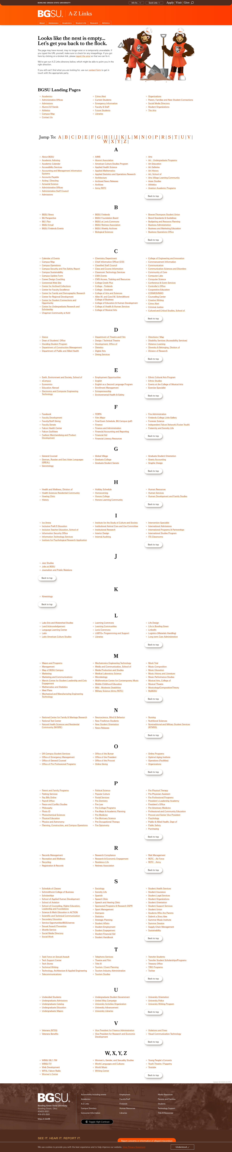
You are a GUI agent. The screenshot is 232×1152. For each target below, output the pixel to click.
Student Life (81, 23)
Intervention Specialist (158, 522)
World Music (101, 1067)
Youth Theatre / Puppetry (160, 1063)
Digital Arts (100, 351)
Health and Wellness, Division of (57, 489)
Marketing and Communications (57, 677)
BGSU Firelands (102, 214)
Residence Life (102, 862)
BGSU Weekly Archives (106, 228)
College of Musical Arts (106, 310)
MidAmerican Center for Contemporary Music (116, 680)
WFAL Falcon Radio (51, 1070)
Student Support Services (160, 906)
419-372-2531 (44, 1114)
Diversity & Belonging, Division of (164, 347)
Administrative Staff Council (55, 191)
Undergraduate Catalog (53, 1004)
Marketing (46, 673)
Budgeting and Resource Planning (164, 221)
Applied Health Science (106, 167)
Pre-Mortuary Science (105, 818)
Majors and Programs (52, 663)
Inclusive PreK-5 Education (54, 526)
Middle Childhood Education (108, 684)
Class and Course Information (109, 268)
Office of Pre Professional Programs (59, 764)
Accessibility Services (52, 167)
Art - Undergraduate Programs (162, 160)
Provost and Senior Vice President (164, 815)
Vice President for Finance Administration (114, 1030)
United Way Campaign (106, 1000)
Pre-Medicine (101, 815)
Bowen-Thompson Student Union (164, 214)
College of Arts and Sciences (108, 293)
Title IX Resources (165, 1113)
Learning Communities (106, 626)
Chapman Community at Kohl (56, 313)
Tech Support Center (51, 960)
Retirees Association (104, 865)
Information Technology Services (57, 536)
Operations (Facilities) (158, 760)
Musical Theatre (155, 684)
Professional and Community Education (167, 811)
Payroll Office (48, 801)
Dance (45, 337)
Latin (44, 633)
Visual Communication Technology (164, 1034)
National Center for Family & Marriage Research (64, 717)
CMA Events (101, 275)
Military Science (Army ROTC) (109, 691)
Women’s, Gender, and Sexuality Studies (114, 1060)
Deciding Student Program (54, 344)
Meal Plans (47, 690)
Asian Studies (154, 181)
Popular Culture (102, 794)
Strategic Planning (103, 920)
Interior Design (102, 533)
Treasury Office (155, 963)
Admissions (53, 23)
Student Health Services (159, 888)
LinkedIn (152, 629)
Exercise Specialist (157, 387)
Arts (150, 156)
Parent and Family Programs (55, 790)
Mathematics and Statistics (55, 687)
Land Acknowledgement (53, 626)
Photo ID (46, 811)
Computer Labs (155, 275)
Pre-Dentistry (101, 801)
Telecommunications (51, 974)
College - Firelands (103, 286)
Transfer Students (156, 956)
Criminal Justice (155, 307)
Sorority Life (101, 892)
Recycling (46, 862)
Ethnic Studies (155, 380)
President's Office (156, 804)
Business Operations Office (161, 232)
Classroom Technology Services (110, 272)
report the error (83, 56)
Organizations (154, 96)
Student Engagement (105, 930)
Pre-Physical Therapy (158, 790)
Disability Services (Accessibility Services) (167, 340)
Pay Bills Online (49, 797)
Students (162, 1104)
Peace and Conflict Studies (54, 804)
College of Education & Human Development (116, 303)
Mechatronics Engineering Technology (113, 663)
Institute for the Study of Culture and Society (116, 522)
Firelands (123, 1104)
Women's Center (50, 1074)
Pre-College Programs (105, 808)
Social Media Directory (159, 103)
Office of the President (105, 757)
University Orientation (158, 997)
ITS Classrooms (155, 536)
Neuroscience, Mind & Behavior (110, 717)
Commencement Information (162, 261)
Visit (179, 3)
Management (48, 666)
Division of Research (157, 351)
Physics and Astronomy (53, 821)
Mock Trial (153, 663)
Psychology (153, 818)
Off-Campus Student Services (56, 753)
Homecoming (101, 493)
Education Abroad (50, 387)
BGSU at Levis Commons (107, 221)
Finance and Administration (108, 428)
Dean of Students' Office (53, 340)
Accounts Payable (50, 177)
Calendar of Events (51, 258)
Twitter (151, 970)
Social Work (47, 936)
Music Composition (157, 666)
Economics (47, 384)
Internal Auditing (103, 536)
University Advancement (106, 1007)
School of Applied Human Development (61, 899)
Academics (67, 23)
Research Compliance (105, 855)
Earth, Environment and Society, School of (62, 377)
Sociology (99, 888)
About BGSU (48, 156)
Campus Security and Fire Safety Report (61, 268)
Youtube (152, 1067)
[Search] (192, 3)
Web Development (51, 1067)
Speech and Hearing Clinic (107, 902)
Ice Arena (46, 522)
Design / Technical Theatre (107, 340)
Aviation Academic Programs (162, 188)
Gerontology (48, 466)
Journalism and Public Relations (57, 570)
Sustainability (154, 930)
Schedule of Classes (51, 888)
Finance (98, 424)
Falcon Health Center (52, 428)
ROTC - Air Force (156, 858)
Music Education (156, 670)
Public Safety (154, 825)
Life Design (153, 622)
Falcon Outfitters (50, 431)
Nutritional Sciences (157, 721)
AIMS (97, 156)
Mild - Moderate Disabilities (108, 687)
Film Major (100, 417)
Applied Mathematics (105, 170)
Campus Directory (88, 1108)
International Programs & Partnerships (166, 529)
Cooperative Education (159, 289)
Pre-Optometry (102, 825)
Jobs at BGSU (48, 566)
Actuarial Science (50, 184)
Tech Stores (47, 963)
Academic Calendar (51, 163)
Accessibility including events (93, 1094)
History (45, 499)
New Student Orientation (107, 724)
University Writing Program (161, 1004)
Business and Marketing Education (164, 228)
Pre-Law (99, 804)
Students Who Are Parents (160, 913)
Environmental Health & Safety (109, 394)
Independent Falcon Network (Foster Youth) (169, 424)
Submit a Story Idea (157, 916)
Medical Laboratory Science (108, 673)
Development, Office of (106, 344)
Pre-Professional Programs (160, 797)
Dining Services (102, 354)
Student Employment (105, 927)
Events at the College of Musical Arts (165, 384)
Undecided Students (51, 997)
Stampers (99, 913)
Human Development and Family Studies (167, 496)
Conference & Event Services (162, 282)
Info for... (135, 2)
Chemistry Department (106, 258)
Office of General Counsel (54, 760)
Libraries (99, 113)
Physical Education (51, 818)
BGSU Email (47, 225)
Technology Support (166, 1108)
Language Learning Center (54, 629)
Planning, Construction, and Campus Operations (65, 825)
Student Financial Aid (105, 934)
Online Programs (156, 753)
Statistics (99, 916)
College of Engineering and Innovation (166, 258)
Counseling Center (157, 296)
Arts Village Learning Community (164, 177)
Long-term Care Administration (163, 636)
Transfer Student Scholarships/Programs (167, 960)
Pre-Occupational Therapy (107, 821)
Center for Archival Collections (56, 286)
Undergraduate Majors (52, 1011)
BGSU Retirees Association (107, 225)
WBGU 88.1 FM (49, 1060)
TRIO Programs (155, 967)
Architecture (101, 177)
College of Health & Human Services (112, 306)
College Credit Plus (104, 282)
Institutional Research (105, 529)
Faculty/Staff (125, 1099)
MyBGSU (152, 691)
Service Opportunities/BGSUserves (58, 922)
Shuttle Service (49, 929)
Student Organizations (158, 107)
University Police (156, 1000)
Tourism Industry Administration (110, 970)
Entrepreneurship (103, 391)
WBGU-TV (46, 1063)
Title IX (98, 963)
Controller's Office (156, 286)
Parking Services (49, 794)
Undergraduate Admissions (55, 1000)
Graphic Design (155, 463)
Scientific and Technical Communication (61, 916)
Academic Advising (51, 160)
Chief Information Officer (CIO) (109, 261)
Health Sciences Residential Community (61, 493)
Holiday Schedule (103, 489)
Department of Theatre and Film (110, 337)
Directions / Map (156, 337)
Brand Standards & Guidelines (162, 218)
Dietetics (99, 347)
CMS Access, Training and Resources (112, 279)
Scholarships (48, 895)
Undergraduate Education (54, 1007)
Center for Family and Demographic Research (63, 293)
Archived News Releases (106, 181)
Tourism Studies (102, 974)
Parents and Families (167, 1099)
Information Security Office (55, 533)
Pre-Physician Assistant (159, 794)
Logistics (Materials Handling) (162, 633)
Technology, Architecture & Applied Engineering (64, 970)
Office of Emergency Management (58, 757)
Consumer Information (90, 1113)
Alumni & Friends (50, 107)
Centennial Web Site (51, 282)
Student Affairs (102, 923)
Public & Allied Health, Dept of (162, 821)
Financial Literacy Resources (108, 438)
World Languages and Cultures (109, 1063)
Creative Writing (156, 300)
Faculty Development (52, 417)
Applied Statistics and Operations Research (115, 174)
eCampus (46, 380)
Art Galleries (154, 167)
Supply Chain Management (161, 927)
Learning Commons (104, 622)
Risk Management (156, 855)
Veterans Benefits (50, 1034)
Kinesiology (47, 596)
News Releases (102, 728)
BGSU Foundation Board (106, 218)
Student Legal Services (159, 895)
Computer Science (157, 279)
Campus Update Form (52, 275)
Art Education (154, 163)
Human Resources (157, 489)
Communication (155, 265)
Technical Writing (50, 967)
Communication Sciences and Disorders (167, 268)
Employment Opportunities (108, 377)
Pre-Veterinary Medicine (159, 808)
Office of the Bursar (104, 753)
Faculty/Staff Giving (51, 421)
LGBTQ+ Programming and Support (112, 633)
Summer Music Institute (159, 920)
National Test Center (51, 721)
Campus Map (48, 113)
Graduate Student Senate (107, 463)
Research (94, 23)
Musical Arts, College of (159, 680)
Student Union (155, 909)
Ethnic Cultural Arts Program (161, 377)
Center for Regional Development (57, 296)
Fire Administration (157, 414)
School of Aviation (50, 902)
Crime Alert (100, 96)
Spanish (99, 895)
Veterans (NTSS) (49, 1030)
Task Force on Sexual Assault (55, 956)
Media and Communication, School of (113, 666)
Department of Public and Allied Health (60, 351)
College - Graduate (104, 289)
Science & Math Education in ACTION (60, 912)
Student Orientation (157, 902)
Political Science (102, 790)
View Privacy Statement (134, 1147)
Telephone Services (104, 956)
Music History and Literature (161, 673)
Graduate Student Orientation (162, 456)
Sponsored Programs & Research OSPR (113, 906)
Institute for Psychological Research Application (64, 540)
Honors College (102, 496)
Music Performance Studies (161, 677)
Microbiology (101, 677)
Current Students (103, 100)
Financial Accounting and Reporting (112, 431)
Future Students (102, 110)
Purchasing (153, 828)
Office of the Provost (105, 760)
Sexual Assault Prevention (54, 926)
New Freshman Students (107, 721)
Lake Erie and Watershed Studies (57, 622)
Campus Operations (51, 265)
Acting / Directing (50, 180)
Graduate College (103, 459)
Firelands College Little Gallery (162, 417)
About (42, 23)
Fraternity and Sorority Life (161, 428)
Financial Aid (101, 435)
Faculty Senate (49, 424)
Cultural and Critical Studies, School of (166, 310)
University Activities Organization (110, 1004)
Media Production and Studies (109, 670)
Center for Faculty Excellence (55, 289)
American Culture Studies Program (111, 163)
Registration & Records (52, 865)
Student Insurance (157, 892)
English (98, 380)
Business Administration (159, 225)
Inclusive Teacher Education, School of (60, 529)
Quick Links (153, 2)
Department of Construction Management (62, 347)
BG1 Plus (46, 221)
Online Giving (101, 764)
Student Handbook (104, 937)
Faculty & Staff (102, 107)
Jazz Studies (48, 563)
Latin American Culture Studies (56, 636)
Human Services (156, 493)
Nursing (152, 717)
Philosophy (47, 808)
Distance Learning (156, 344)
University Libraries (104, 1011)
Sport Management (104, 909)
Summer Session (156, 923)
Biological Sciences (104, 232)
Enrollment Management (107, 387)
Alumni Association (104, 160)
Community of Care (157, 272)
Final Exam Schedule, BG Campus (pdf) (113, 421)
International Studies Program (162, 533)
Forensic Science (156, 421)
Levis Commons (102, 629)
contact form (95, 70)
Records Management (52, 855)
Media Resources (165, 1094)
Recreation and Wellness (53, 858)
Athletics (106, 23)
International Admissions (160, 526)
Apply (170, 3)
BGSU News (48, 214)
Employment (125, 1094)
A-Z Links (85, 1104)
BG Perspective (49, 218)
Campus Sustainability (52, 272)
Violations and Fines (157, 1030)
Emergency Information (106, 103)
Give (187, 3)
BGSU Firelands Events (53, 228)
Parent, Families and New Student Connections (170, 100)
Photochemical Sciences (53, 815)
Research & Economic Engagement (111, 858)
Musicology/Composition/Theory (163, 687)
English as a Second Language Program (114, 384)
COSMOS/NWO (155, 293)
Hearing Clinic (48, 496)
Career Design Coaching (53, 279)
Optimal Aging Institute (159, 757)
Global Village (101, 456)
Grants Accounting (157, 459)
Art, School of (154, 174)
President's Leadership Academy (163, 801)
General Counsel (49, 456)
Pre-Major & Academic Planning (110, 811)
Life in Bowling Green (158, 626)
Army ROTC (100, 188)
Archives (99, 184)
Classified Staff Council (106, 265)
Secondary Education (52, 919)
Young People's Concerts (160, 1060)
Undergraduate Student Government (112, 997)
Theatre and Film (103, 960)
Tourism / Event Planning (107, 967)
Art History (153, 170)
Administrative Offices (52, 100)
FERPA (98, 414)
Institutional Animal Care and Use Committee (116, 526)
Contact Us (47, 117)
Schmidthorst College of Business (58, 892)
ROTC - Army (154, 862)
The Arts (152, 110)
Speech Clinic (101, 899)
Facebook (46, 414)
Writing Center (102, 1070)
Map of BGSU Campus (52, 670)
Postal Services (102, 797)
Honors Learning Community (109, 499)
